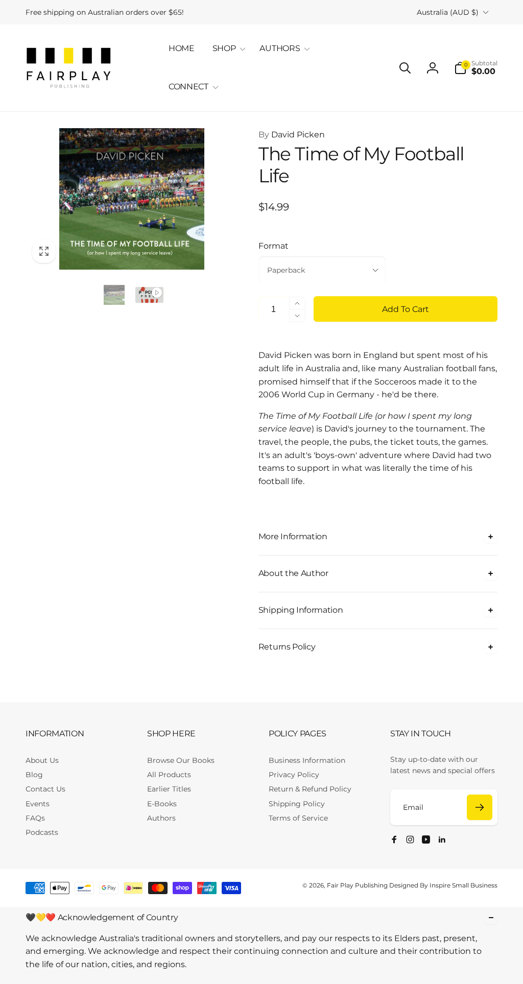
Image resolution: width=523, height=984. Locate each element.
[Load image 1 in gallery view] (114, 295)
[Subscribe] (479, 807)
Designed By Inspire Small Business (443, 885)
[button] (227, 49)
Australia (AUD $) (448, 12)
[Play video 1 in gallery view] (149, 295)
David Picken (291, 134)
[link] (105, 12)
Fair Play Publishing (357, 885)
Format (273, 246)
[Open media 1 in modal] (132, 199)
